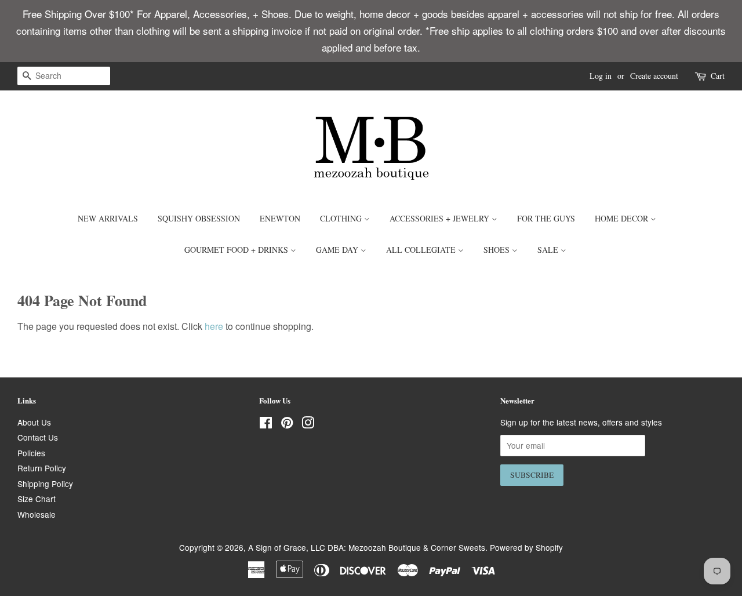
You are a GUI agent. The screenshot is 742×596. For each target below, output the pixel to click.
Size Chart (36, 498)
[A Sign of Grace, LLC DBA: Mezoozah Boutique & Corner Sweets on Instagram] (307, 424)
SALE (549, 249)
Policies (31, 453)
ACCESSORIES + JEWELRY (441, 218)
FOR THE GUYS (546, 218)
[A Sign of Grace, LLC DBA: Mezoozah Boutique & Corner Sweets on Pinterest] (287, 424)
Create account (654, 75)
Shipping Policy (45, 483)
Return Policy (41, 468)
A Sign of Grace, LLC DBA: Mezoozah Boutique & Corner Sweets (366, 547)
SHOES (497, 249)
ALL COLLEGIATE (422, 249)
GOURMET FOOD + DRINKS (237, 249)
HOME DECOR (622, 218)
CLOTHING (342, 218)
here (214, 326)
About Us (34, 422)
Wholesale (36, 514)
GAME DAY (338, 249)
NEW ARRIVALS (108, 218)
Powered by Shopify (526, 547)
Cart (718, 75)
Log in (601, 75)
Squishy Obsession (199, 218)
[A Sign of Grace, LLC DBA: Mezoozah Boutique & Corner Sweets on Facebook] (265, 424)
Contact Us (37, 437)
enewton (280, 218)
